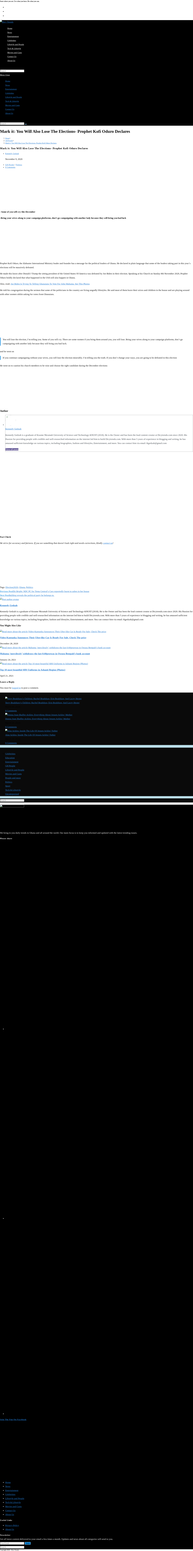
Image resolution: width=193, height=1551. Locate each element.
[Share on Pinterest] (99, 1414)
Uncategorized (12, 794)
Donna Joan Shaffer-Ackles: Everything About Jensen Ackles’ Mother (37, 719)
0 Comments (10, 167)
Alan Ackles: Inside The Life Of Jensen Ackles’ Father (30, 735)
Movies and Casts (12, 105)
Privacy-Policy (12, 1525)
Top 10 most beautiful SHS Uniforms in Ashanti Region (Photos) (32, 669)
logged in (16, 688)
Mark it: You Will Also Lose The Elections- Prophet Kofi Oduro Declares (31, 143)
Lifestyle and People (13, 97)
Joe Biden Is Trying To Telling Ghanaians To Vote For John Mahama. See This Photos (50, 284)
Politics (19, 165)
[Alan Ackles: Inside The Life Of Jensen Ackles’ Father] (31, 731)
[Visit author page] (9, 599)
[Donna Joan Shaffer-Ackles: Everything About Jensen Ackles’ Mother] (38, 715)
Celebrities (9, 93)
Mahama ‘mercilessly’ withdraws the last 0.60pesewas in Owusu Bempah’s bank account (45, 653)
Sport (7, 786)
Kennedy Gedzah (12, 154)
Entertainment (11, 89)
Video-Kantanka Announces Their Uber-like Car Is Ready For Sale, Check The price (43, 637)
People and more (13, 778)
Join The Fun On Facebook (13, 1419)
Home (7, 81)
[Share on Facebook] (99, 1218)
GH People (9, 165)
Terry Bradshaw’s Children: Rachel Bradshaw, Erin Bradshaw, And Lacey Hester (42, 702)
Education (10, 758)
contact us (108, 543)
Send (28, 1543)
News (7, 85)
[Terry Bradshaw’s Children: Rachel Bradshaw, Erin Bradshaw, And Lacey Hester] (43, 698)
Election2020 (12, 587)
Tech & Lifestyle (12, 101)
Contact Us (9, 109)
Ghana (22, 587)
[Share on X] (99, 1029)
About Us (9, 113)
